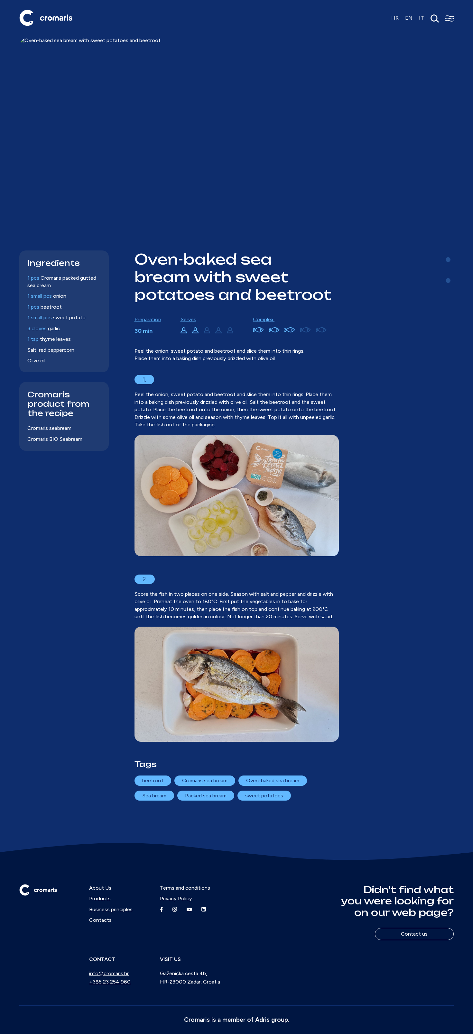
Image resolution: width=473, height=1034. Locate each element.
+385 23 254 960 (110, 982)
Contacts (100, 920)
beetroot (152, 780)
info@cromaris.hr (109, 973)
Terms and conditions (185, 888)
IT (421, 18)
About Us (100, 888)
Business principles (111, 909)
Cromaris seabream (49, 428)
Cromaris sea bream (204, 780)
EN (409, 18)
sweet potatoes (264, 796)
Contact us (414, 934)
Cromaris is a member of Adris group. (236, 1019)
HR (395, 18)
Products (100, 898)
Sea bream (154, 796)
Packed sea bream (206, 796)
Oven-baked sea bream (272, 780)
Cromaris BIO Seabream (54, 439)
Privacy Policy (176, 898)
